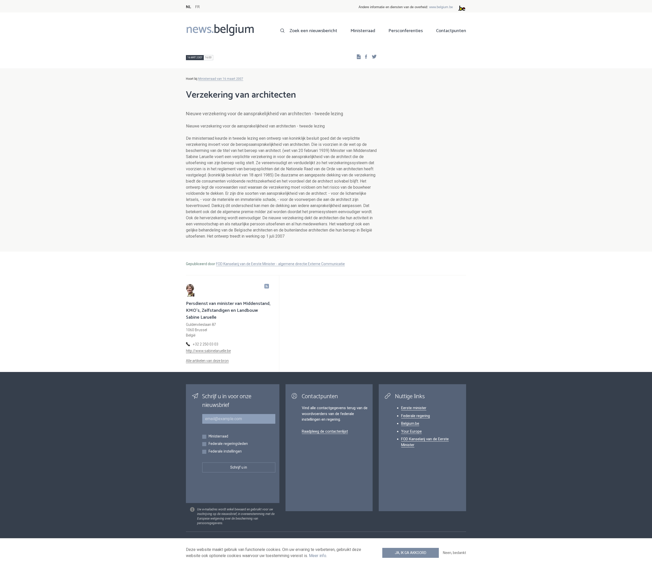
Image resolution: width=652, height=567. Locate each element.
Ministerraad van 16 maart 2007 (220, 79)
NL (188, 7)
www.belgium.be (441, 7)
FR (197, 7)
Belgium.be (410, 423)
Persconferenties (405, 31)
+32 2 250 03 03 (205, 344)
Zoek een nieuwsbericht (313, 31)
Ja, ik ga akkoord (410, 553)
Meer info (317, 555)
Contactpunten (451, 31)
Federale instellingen (225, 452)
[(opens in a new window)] (364, 56)
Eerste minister (413, 408)
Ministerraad (362, 31)
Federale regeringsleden (228, 444)
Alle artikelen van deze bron (207, 361)
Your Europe (411, 431)
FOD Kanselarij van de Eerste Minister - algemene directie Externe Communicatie (280, 264)
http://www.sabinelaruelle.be (208, 351)
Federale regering (415, 416)
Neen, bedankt (454, 553)
